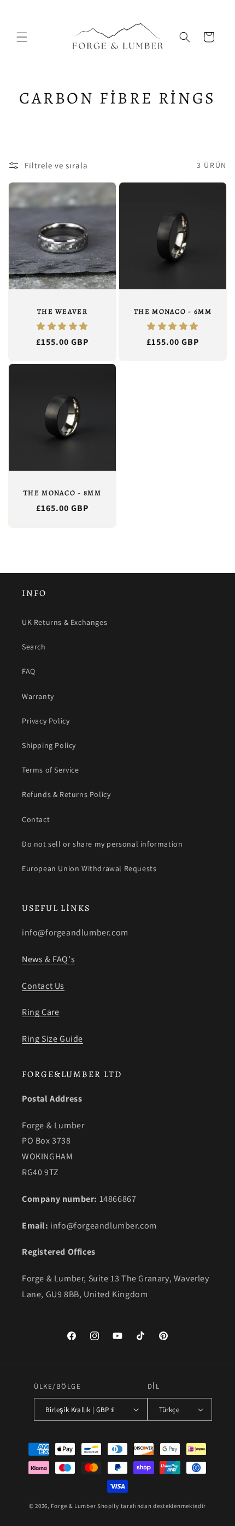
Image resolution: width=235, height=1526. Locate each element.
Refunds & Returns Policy (66, 794)
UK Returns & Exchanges (64, 622)
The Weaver (62, 311)
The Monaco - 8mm (62, 493)
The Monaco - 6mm (173, 311)
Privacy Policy (45, 721)
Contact (36, 819)
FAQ (29, 671)
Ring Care (40, 1012)
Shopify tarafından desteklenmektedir (151, 1506)
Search (34, 647)
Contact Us (43, 986)
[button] (22, 37)
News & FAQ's (48, 959)
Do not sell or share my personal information (102, 844)
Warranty (38, 696)
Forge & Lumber (73, 1506)
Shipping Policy (49, 745)
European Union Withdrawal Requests (89, 868)
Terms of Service (50, 770)
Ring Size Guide (52, 1038)
